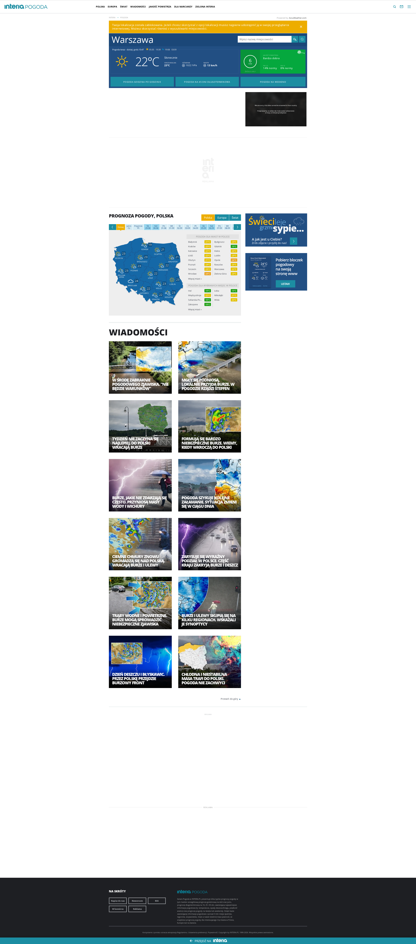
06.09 (211, 227)
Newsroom (137, 900)
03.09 (187, 227)
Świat (123, 6)
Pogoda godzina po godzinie (142, 81)
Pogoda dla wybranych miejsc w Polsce (212, 285)
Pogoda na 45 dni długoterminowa (207, 81)
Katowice (192, 251)
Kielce (217, 251)
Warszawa (219, 269)
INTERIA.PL (234, 932)
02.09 (179, 227)
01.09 (171, 227)
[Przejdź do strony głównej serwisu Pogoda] (36, 7)
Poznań (191, 264)
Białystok (192, 242)
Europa (112, 6)
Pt (138, 227)
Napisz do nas (118, 900)
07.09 (219, 227)
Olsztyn (191, 260)
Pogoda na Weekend (273, 81)
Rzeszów (218, 264)
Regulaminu (182, 932)
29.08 (147, 227)
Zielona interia (205, 6)
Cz (129, 227)
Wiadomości (138, 6)
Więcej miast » (195, 278)
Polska (100, 6)
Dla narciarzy (183, 6)
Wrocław (192, 274)
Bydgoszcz (219, 242)
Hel (189, 291)
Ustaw (284, 283)
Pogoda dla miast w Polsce (213, 236)
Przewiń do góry (229, 698)
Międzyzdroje (194, 295)
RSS (157, 900)
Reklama (137, 909)
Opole (217, 260)
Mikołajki (218, 295)
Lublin (217, 255)
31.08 (163, 227)
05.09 (203, 227)
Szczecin (192, 269)
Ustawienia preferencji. (197, 932)
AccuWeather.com (297, 17)
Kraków (191, 246)
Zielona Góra (220, 274)
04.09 (195, 227)
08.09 (227, 227)
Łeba (216, 291)
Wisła (216, 300)
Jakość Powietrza (160, 6)
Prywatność (213, 932)
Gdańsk (218, 246)
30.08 (155, 227)
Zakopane (193, 304)
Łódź (190, 255)
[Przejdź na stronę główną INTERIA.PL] (14, 6)
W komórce (118, 909)
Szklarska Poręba (195, 300)
